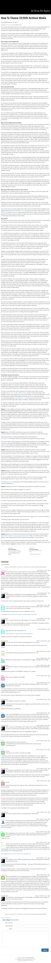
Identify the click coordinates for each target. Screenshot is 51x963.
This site (7, 474)
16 (21, 567)
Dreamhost (25, 960)
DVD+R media (13, 212)
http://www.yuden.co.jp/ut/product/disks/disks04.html (19, 633)
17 (23, 567)
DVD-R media (4, 212)
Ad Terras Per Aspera (33, 549)
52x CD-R (10, 393)
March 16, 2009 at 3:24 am (42, 780)
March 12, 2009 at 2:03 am (42, 812)
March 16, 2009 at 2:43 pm (42, 768)
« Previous (6, 567)
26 (33, 567)
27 (34, 567)
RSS (29, 960)
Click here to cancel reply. (6, 917)
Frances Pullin (15, 920)
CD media (47, 210)
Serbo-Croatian (9, 24)
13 (18, 567)
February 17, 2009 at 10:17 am (41, 895)
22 (28, 567)
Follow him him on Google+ (13, 553)
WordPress (20, 960)
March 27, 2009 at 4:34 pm (42, 675)
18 (24, 567)
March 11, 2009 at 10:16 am (41, 831)
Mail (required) (9, 925)
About (32, 960)
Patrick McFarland (12, 549)
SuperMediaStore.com (19, 210)
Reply (49, 570)
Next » (45, 567)
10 (15, 567)
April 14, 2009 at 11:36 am (42, 605)
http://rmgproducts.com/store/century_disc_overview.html (16, 853)
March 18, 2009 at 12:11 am (41, 749)
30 (37, 567)
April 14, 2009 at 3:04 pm (42, 593)
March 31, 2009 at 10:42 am (41, 651)
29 (36, 567)
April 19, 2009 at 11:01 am (42, 570)
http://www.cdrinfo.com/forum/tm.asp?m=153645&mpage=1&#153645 (18, 614)
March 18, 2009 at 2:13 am (42, 725)
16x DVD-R (16, 393)
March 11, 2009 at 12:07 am (41, 842)
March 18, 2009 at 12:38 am (41, 740)
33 (41, 567)
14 (19, 567)
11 (16, 567)
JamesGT (2, 675)
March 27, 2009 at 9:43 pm (42, 665)
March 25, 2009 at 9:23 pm (42, 713)
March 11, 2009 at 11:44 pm (41, 819)
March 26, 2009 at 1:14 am (42, 682)
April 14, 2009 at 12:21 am (42, 618)
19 (25, 567)
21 (27, 567)
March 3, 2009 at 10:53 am (42, 874)
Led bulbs (3, 651)
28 (35, 567)
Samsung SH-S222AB (6, 438)
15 (20, 567)
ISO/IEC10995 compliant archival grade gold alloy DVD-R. (15, 535)
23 (29, 567)
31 (38, 567)
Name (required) (8, 922)
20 (26, 567)
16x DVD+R (24, 393)
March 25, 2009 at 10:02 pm (41, 699)
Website (10, 929)
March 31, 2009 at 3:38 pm (42, 641)
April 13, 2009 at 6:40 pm (42, 629)
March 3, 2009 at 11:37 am (42, 858)
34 (42, 567)
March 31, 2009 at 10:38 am (41, 658)
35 (43, 567)
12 (17, 567)
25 (32, 567)
